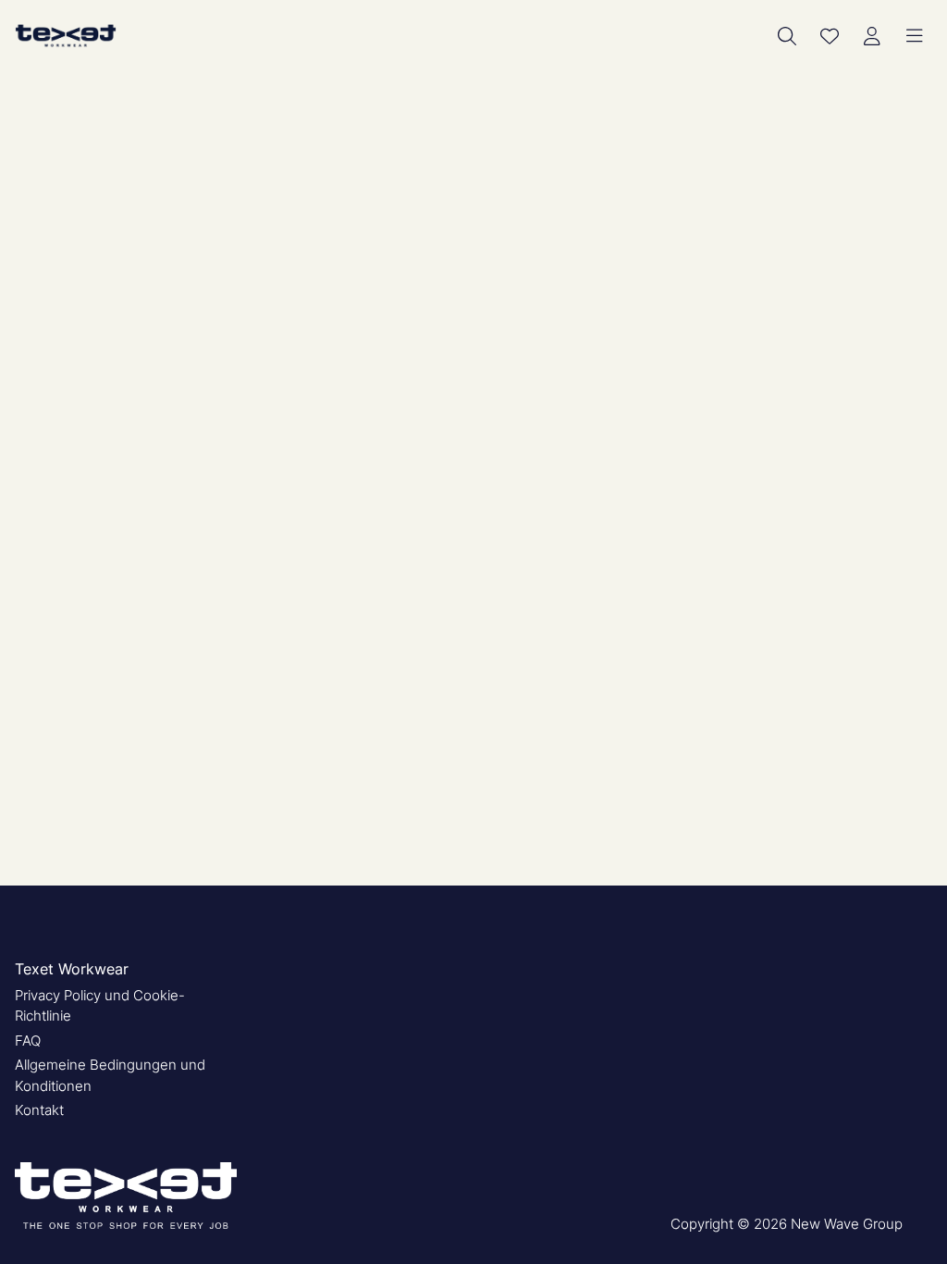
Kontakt (39, 1110)
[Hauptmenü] (914, 36)
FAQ (28, 1040)
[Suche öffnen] (787, 36)
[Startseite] (66, 35)
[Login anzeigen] (872, 36)
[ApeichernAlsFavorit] (829, 36)
